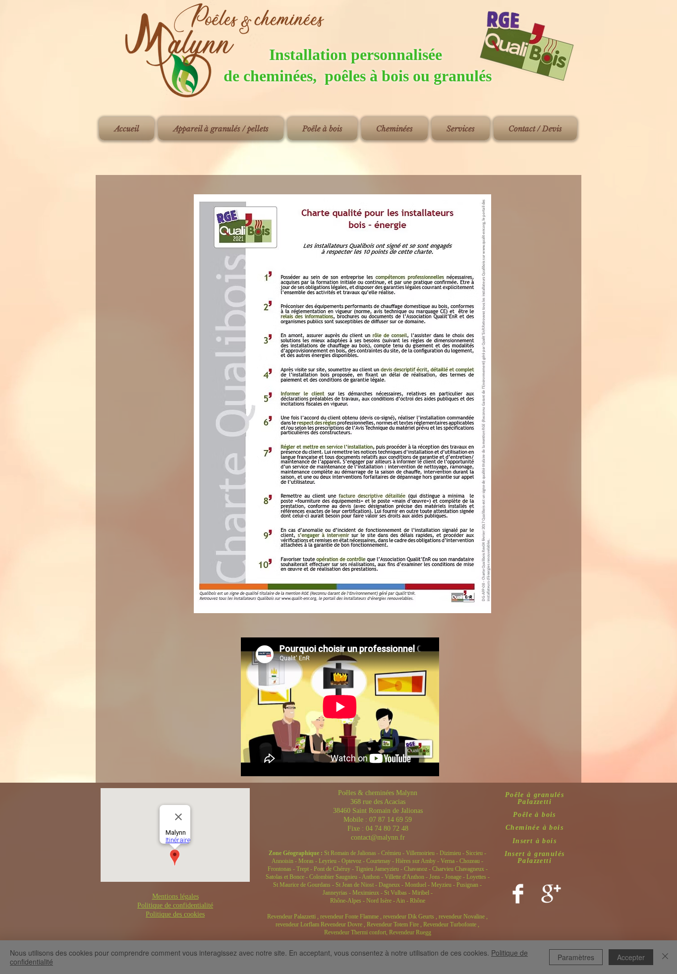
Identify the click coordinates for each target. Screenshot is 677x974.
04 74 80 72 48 (387, 828)
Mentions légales (175, 896)
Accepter (631, 957)
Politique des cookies (175, 914)
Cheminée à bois (535, 827)
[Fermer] (665, 957)
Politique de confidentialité (175, 905)
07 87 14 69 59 (390, 819)
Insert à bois (534, 841)
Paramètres (576, 957)
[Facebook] (518, 894)
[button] (220, 128)
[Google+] (551, 894)
